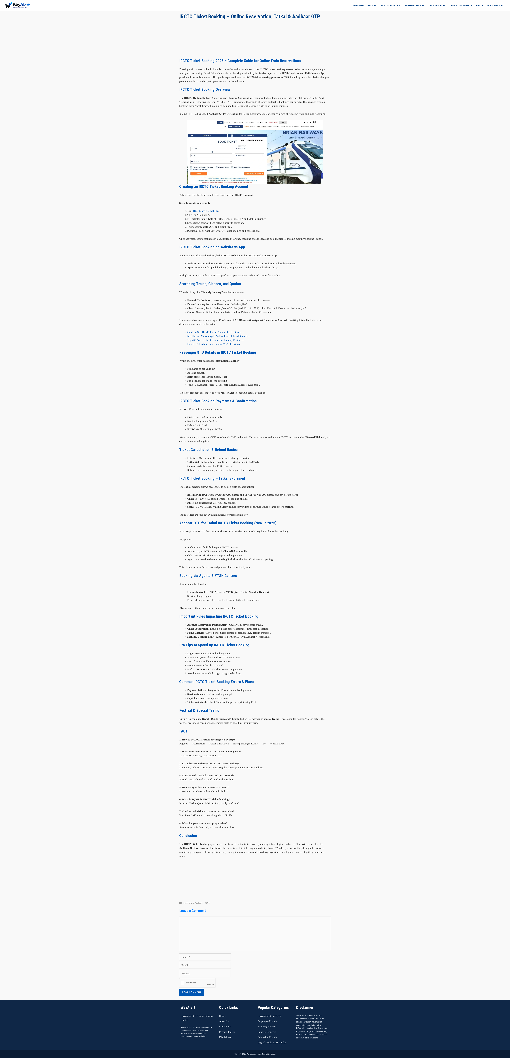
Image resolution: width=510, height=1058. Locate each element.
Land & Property (438, 5)
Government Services (364, 5)
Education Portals (461, 5)
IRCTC (207, 903)
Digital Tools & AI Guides (490, 5)
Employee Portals (390, 5)
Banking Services (414, 5)
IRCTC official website (205, 210)
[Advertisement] (255, 39)
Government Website (193, 903)
